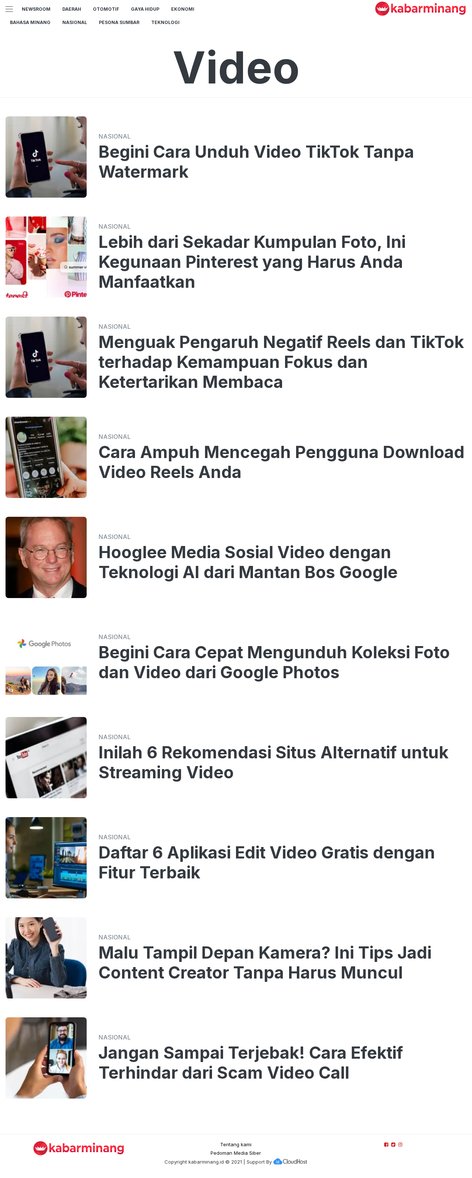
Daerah (71, 9)
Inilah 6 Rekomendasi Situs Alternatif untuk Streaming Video (273, 762)
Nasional (74, 22)
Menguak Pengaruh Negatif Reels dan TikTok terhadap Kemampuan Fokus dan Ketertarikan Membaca (281, 362)
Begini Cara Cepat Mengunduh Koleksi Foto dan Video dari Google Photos (274, 662)
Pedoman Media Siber (236, 1153)
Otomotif (106, 9)
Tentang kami (235, 1144)
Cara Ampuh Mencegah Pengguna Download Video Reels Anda (281, 462)
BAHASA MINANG (30, 22)
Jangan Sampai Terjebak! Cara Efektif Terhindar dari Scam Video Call (250, 1063)
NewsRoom (36, 9)
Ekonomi (182, 9)
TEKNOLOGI (165, 22)
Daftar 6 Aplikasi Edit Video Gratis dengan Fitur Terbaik (266, 862)
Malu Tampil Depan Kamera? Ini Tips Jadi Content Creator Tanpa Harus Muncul (264, 963)
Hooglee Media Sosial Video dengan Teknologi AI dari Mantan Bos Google (248, 562)
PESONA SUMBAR (119, 22)
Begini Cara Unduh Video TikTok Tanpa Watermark (256, 162)
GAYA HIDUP (145, 9)
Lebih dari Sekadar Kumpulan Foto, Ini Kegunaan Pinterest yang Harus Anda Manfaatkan (252, 262)
